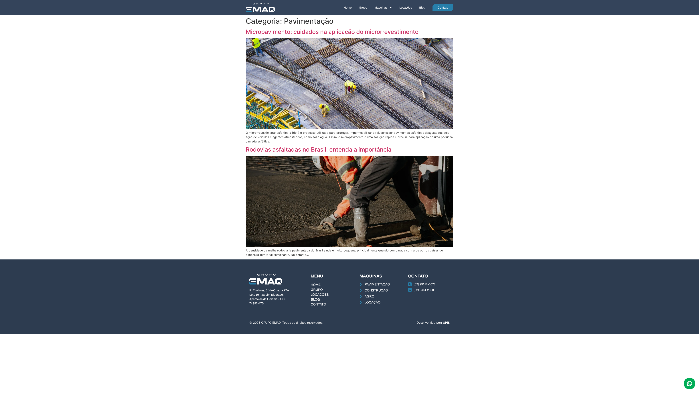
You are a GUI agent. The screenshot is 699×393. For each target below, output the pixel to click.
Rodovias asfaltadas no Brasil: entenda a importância (318, 149)
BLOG (315, 299)
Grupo (363, 7)
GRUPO (317, 289)
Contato (443, 7)
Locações (405, 7)
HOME (316, 285)
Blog (422, 7)
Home (348, 7)
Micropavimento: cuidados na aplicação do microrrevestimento (332, 31)
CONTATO (318, 304)
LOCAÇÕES (320, 294)
